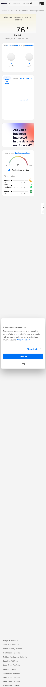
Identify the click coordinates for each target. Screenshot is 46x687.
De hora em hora (7, 78)
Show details (32, 349)
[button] (23, 3)
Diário (15, 78)
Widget (26, 78)
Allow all (23, 356)
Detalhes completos (22, 154)
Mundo (4, 10)
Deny (23, 364)
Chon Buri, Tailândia (11, 644)
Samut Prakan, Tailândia (12, 648)
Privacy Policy (23, 340)
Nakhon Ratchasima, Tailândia (15, 657)
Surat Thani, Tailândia (11, 677)
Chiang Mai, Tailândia (11, 673)
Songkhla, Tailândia (10, 661)
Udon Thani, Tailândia (11, 665)
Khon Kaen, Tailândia (11, 681)
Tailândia (13, 10)
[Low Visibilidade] (11, 59)
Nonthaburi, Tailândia (11, 653)
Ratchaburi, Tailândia (11, 685)
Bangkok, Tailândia (10, 640)
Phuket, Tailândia (10, 669)
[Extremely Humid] (29, 59)
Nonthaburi (23, 10)
